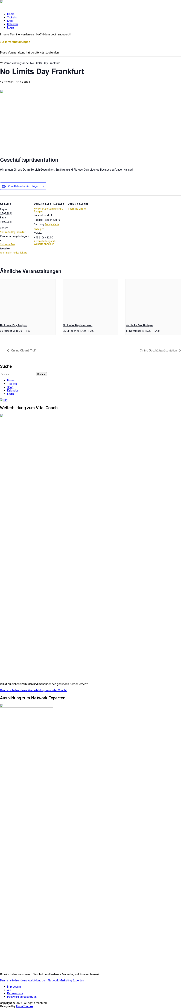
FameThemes (24, 1006)
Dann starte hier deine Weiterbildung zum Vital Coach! (33, 690)
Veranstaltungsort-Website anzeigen (45, 242)
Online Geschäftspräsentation (159, 350)
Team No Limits (77, 208)
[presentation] (27, 299)
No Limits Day (7, 244)
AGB (9, 990)
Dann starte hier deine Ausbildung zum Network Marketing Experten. (42, 980)
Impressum (14, 986)
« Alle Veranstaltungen (15, 42)
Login (10, 27)
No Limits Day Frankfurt (13, 232)
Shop (10, 20)
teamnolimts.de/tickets (13, 252)
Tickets (12, 17)
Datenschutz (15, 993)
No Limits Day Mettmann (77, 325)
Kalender (12, 24)
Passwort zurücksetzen (22, 996)
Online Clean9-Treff (23, 350)
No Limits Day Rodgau (13, 325)
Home (10, 14)
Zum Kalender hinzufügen (23, 186)
